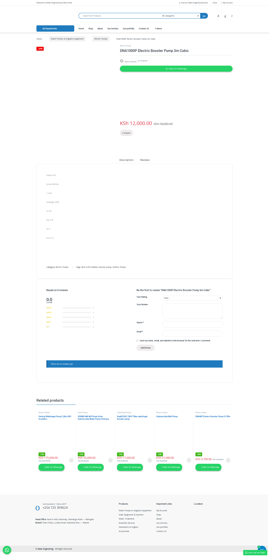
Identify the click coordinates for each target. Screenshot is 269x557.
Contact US (144, 28)
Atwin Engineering (45, 548)
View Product (70, 460)
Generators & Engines (128, 527)
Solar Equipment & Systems (131, 514)
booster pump (105, 267)
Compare (143, 60)
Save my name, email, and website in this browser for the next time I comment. (175, 340)
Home (81, 28)
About (100, 28)
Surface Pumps (119, 267)
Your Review (142, 304)
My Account (228, 2)
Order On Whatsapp (178, 68)
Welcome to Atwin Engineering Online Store (54, 2)
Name (140, 322)
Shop (215, 2)
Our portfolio (128, 28)
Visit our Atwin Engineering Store (194, 2)
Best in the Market (89, 267)
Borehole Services (127, 523)
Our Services (112, 28)
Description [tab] (126, 160)
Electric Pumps (100, 38)
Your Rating (142, 297)
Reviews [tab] (145, 160)
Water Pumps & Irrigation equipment (67, 38)
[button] (176, 69)
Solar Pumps (83, 412)
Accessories (124, 531)
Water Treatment (126, 518)
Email (140, 331)
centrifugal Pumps (124, 412)
